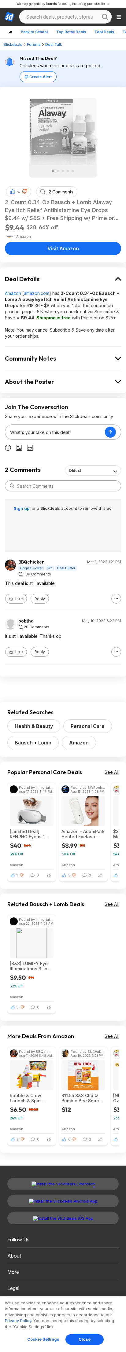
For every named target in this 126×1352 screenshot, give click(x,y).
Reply (40, 599)
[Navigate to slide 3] (63, 171)
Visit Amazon (63, 248)
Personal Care (88, 726)
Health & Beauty (34, 726)
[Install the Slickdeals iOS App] (63, 1218)
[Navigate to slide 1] (53, 171)
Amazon (13, 293)
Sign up (22, 508)
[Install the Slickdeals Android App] (63, 1201)
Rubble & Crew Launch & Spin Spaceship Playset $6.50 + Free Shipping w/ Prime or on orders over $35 (30, 1098)
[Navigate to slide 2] (58, 171)
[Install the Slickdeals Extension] (63, 1184)
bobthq (26, 621)
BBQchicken (31, 562)
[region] (63, 1324)
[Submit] (12, 485)
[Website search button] (105, 17)
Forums (34, 44)
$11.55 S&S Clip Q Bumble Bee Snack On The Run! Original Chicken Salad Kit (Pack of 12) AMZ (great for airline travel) (81, 1098)
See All (112, 772)
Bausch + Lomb (33, 743)
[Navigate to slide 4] (67, 171)
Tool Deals (104, 32)
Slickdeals (13, 44)
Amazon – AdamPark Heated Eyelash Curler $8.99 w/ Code (83, 834)
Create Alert (40, 77)
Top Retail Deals (71, 32)
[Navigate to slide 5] (72, 171)
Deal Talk (53, 44)
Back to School (34, 32)
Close (85, 1339)
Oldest (75, 470)
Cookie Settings (43, 1339)
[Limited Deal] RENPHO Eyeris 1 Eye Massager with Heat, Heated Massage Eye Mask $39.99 (30, 834)
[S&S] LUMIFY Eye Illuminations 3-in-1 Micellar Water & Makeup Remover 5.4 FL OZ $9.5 (30, 966)
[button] (24, 191)
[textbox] (55, 432)
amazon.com (36, 293)
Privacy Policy (18, 1320)
